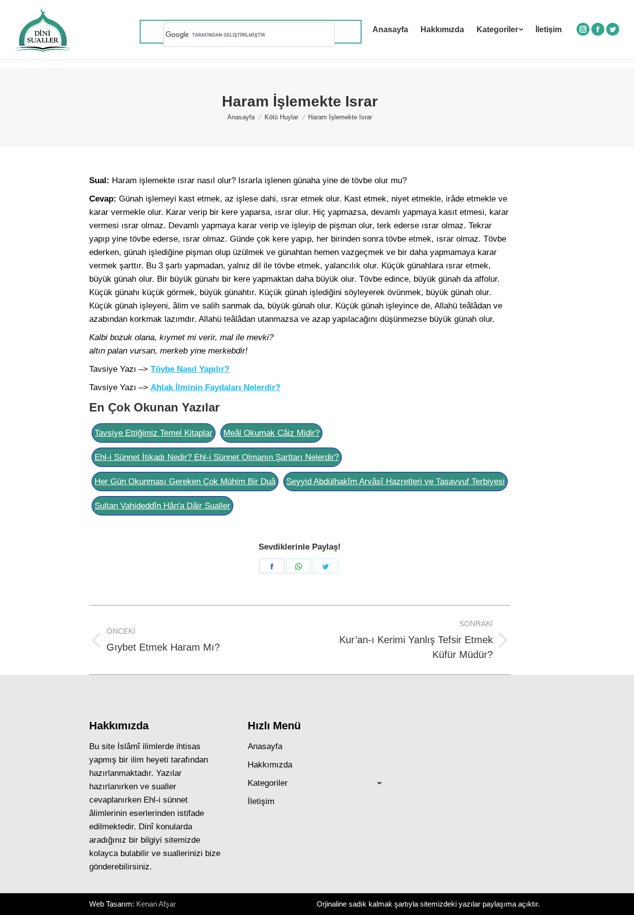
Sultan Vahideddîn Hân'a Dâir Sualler (162, 505)
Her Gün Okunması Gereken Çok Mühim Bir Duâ (185, 481)
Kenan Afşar (156, 904)
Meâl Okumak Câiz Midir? (271, 433)
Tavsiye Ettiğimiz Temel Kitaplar (153, 433)
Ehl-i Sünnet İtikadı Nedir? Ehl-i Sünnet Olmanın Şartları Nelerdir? (217, 457)
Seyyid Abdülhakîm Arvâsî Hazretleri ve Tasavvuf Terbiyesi (395, 481)
